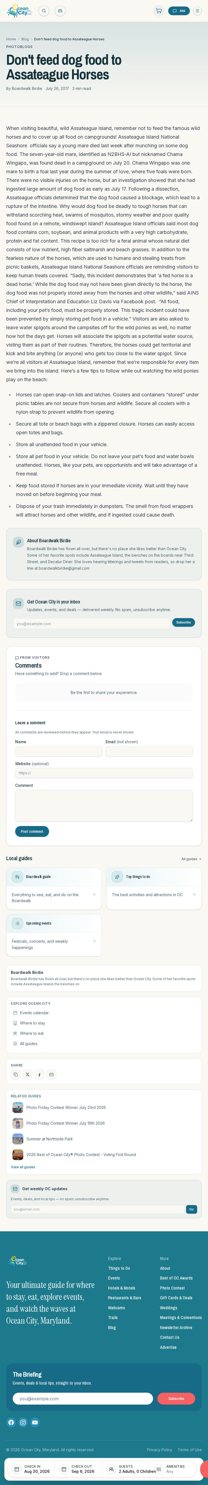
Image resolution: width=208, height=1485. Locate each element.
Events (114, 1278)
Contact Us (169, 1337)
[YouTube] (35, 1422)
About (165, 1268)
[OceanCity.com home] (19, 10)
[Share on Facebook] (39, 1074)
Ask (182, 10)
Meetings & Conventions (181, 1317)
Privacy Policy (159, 1449)
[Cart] (159, 11)
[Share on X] (27, 1074)
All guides (189, 859)
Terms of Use (190, 1449)
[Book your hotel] (60, 10)
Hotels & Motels (121, 1288)
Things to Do (119, 1268)
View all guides (23, 1167)
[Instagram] (23, 1422)
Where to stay (32, 1023)
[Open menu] (197, 10)
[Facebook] (11, 1422)
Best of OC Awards (176, 1278)
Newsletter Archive (176, 1327)
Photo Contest (172, 1288)
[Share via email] (51, 1074)
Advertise (168, 1347)
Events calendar (34, 1012)
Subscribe (183, 622)
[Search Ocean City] (43, 10)
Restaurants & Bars (124, 1298)
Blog (25, 39)
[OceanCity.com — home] (17, 1262)
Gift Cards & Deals (176, 1298)
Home (11, 39)
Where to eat (32, 1033)
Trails (113, 1317)
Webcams (116, 1308)
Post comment (32, 831)
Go (191, 1209)
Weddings (168, 1308)
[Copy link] (16, 1074)
